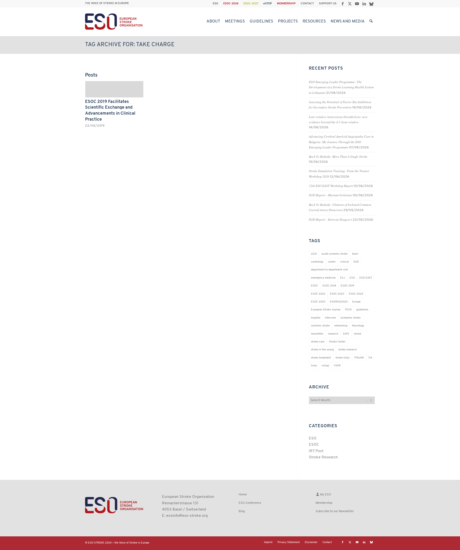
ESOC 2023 (337, 294)
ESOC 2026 (230, 3)
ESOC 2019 (347, 286)
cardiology (317, 262)
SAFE (346, 334)
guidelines (362, 310)
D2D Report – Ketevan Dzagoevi (330, 219)
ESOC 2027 (250, 3)
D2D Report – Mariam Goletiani (330, 195)
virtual (325, 366)
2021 (314, 254)
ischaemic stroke (350, 318)
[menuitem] (215, 3)
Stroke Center (337, 342)
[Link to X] (349, 3)
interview (330, 318)
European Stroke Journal (325, 310)
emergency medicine (323, 278)
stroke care (317, 342)
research (333, 334)
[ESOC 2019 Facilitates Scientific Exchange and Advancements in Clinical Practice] (114, 89)
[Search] (371, 21)
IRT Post (316, 451)
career (332, 262)
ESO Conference (250, 503)
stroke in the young (322, 349)
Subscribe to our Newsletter (335, 511)
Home (243, 494)
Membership (324, 503)
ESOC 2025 (318, 302)
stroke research (347, 349)
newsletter (317, 334)
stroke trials (342, 358)
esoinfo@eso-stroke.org (187, 516)
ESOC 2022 (318, 294)
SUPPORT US (327, 3)
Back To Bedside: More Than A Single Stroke (338, 156)
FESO (348, 310)
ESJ (342, 278)
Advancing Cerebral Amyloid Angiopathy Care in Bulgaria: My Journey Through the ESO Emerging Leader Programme (341, 141)
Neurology (358, 326)
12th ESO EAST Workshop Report (331, 185)
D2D (356, 262)
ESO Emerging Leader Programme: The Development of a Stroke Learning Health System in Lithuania (341, 87)
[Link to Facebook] (342, 3)
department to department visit (329, 270)
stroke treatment (321, 358)
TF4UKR (359, 358)
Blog (242, 511)
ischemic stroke (320, 326)
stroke (357, 334)
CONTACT (307, 3)
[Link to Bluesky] (371, 3)
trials (314, 366)
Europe (356, 302)
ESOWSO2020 (339, 302)
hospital (315, 318)
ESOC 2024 (356, 294)
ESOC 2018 (329, 286)
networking (340, 326)
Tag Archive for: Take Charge (129, 45)
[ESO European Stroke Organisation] (114, 21)
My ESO (325, 494)
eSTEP (267, 3)
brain (355, 254)
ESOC (314, 286)
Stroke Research (323, 457)
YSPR (337, 366)
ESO (215, 3)
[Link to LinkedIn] (364, 3)
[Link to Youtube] (356, 3)
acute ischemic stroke (335, 254)
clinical (344, 262)
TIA (370, 358)
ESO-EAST (365, 278)
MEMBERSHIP (286, 3)
